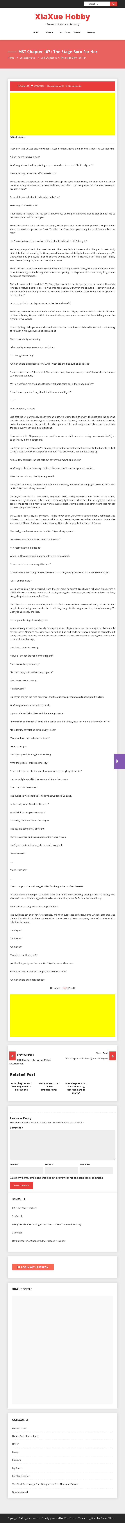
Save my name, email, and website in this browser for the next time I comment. (57, 1177)
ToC (64, 987)
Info (89, 32)
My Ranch (17, 1467)
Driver (77, 32)
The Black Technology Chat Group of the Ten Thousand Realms (45, 1483)
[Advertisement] (62, 114)
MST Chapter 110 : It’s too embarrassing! (49, 1086)
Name (14, 1164)
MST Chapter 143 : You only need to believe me (21, 1086)
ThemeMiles (106, 1518)
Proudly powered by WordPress (58, 1518)
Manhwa (16, 1459)
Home (36, 32)
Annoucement (19, 1427)
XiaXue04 (24, 86)
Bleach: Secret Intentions (25, 1435)
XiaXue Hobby (62, 16)
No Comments (74, 86)
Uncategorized (56, 86)
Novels (63, 32)
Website (85, 1164)
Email (49, 1164)
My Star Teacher (21, 1475)
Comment (16, 1127)
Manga (49, 32)
